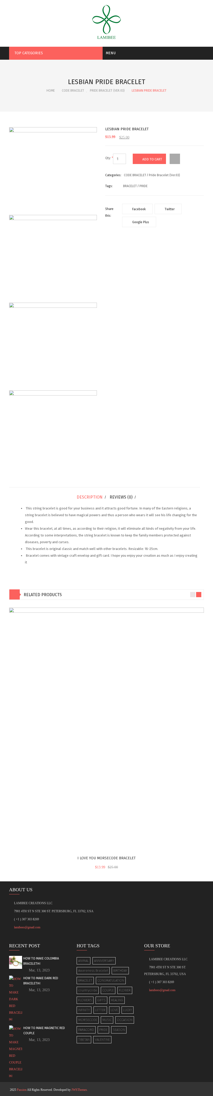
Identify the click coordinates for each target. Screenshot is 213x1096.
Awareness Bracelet (93, 970)
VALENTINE (102, 1039)
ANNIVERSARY (104, 961)
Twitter (169, 209)
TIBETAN (84, 1039)
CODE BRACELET (73, 90)
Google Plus (140, 222)
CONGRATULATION (110, 980)
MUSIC (107, 1020)
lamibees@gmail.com (27, 927)
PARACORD (86, 1030)
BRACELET (85, 980)
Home (50, 90)
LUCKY (127, 1010)
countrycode (87, 990)
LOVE (114, 1010)
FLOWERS (85, 1000)
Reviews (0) (121, 497)
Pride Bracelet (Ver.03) (107, 90)
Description (90, 497)
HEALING (117, 1000)
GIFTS (101, 1000)
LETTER (100, 1010)
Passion (21, 1090)
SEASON (119, 1030)
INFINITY (84, 1010)
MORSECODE (87, 1020)
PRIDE (103, 1030)
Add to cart (152, 159)
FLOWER (125, 990)
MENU (111, 53)
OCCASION (124, 1020)
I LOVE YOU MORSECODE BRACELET (106, 858)
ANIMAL (83, 961)
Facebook (138, 209)
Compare (175, 157)
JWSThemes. (79, 1090)
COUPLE (108, 990)
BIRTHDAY (120, 970)
